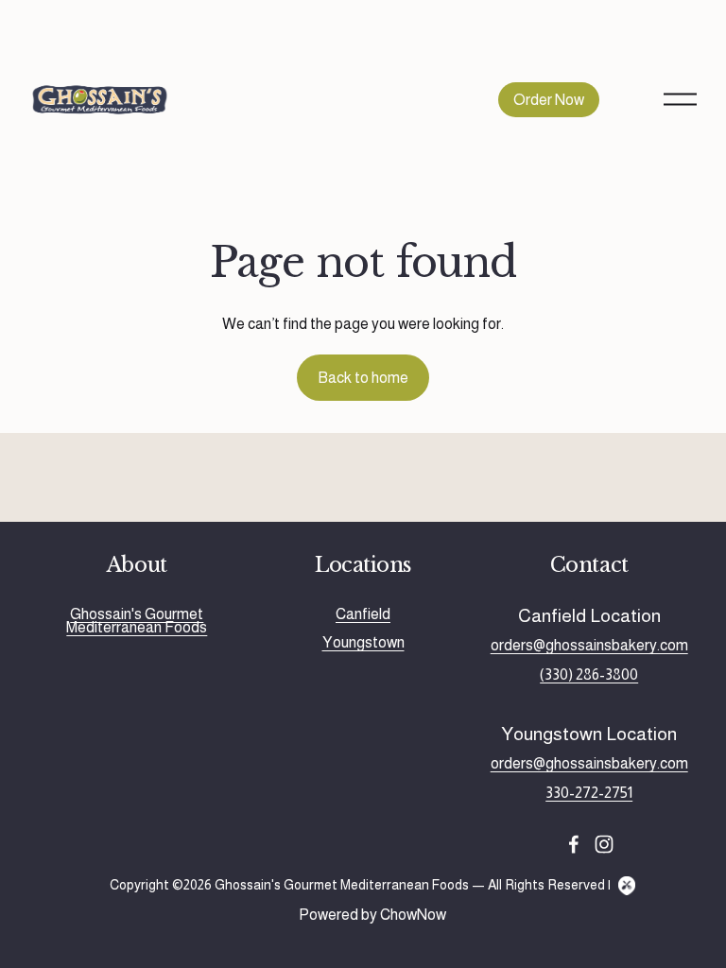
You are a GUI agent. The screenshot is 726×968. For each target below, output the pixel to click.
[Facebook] (573, 844)
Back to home (363, 378)
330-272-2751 (588, 793)
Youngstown (363, 642)
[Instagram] (604, 844)
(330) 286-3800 (589, 675)
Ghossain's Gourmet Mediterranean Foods (136, 621)
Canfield (363, 614)
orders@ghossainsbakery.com (589, 645)
